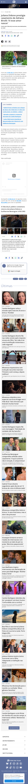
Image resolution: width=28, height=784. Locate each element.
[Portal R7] (14, 1)
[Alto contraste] (2, 41)
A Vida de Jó (15, 278)
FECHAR (14, 781)
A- (9, 41)
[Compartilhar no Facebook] (5, 36)
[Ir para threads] (20, 763)
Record (2, 11)
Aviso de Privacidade (15, 777)
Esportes (6, 737)
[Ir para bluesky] (7, 763)
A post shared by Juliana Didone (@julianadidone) (14, 193)
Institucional (8, 753)
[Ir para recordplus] (7, 767)
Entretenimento (9, 741)
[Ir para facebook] (10, 763)
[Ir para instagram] (14, 763)
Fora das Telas (8, 11)
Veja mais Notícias (14, 728)
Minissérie (21, 278)
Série (25, 278)
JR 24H (5, 745)
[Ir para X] (14, 767)
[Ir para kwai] (17, 763)
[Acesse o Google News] (15, 36)
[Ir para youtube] (20, 767)
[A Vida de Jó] (14, 6)
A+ (6, 41)
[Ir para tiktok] (10, 767)
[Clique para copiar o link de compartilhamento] (18, 36)
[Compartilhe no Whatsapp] (12, 36)
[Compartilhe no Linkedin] (8, 36)
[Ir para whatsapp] (17, 767)
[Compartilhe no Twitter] (2, 36)
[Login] (26, 1)
